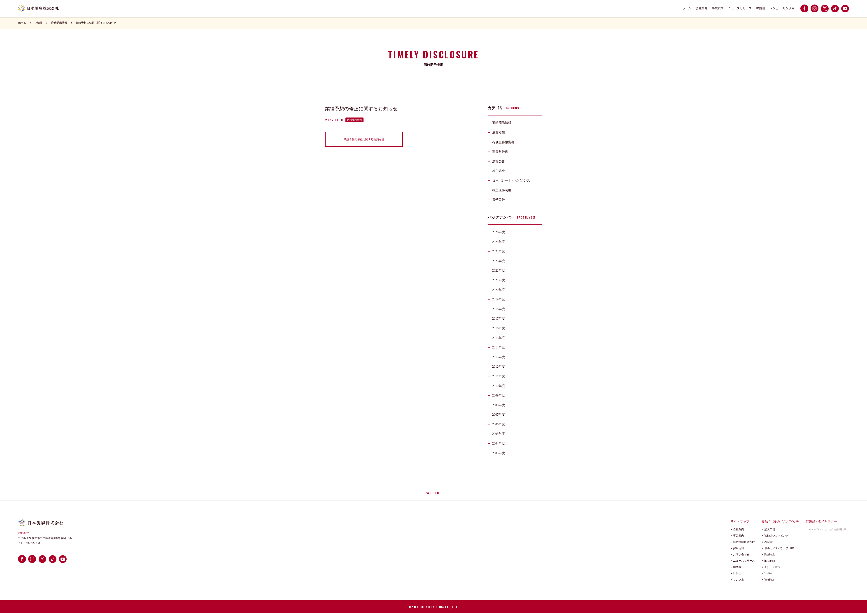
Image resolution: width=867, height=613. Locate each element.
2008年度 (498, 405)
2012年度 (498, 366)
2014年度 (498, 347)
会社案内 (701, 8)
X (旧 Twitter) (772, 567)
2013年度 (498, 357)
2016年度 (498, 328)
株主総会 (498, 171)
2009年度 (498, 395)
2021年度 (498, 280)
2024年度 (498, 251)
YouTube (769, 579)
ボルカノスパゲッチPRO (779, 548)
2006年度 (498, 424)
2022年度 (498, 270)
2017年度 (498, 318)
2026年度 (498, 232)
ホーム (686, 8)
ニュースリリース (740, 8)
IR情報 (760, 8)
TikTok (768, 573)
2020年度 (498, 290)
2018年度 (498, 309)
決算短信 (498, 132)
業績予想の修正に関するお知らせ (96, 22)
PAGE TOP (433, 492)
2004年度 (498, 443)
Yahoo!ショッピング (776, 535)
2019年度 (498, 299)
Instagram (769, 560)
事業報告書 (500, 151)
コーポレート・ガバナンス (511, 180)
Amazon (768, 542)
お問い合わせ (741, 554)
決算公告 (498, 161)
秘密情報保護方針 (744, 542)
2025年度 (498, 242)
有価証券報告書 (503, 142)
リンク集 (789, 8)
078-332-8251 (32, 543)
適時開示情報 (59, 22)
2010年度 (498, 386)
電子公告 (498, 199)
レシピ (773, 8)
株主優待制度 (501, 190)
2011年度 (498, 376)
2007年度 (498, 414)
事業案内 (718, 8)
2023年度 (498, 261)
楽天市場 (769, 529)
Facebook (769, 554)
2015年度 (498, 338)
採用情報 (738, 548)
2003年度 (498, 453)
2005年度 (498, 434)
